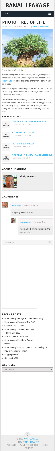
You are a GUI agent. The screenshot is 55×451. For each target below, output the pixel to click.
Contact (29, 448)
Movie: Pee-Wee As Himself (15, 351)
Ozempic (7, 344)
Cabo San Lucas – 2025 (14, 326)
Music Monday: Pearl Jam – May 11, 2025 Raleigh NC (26, 347)
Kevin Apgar (16, 205)
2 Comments (45, 27)
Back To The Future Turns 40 (16, 336)
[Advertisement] (27, 278)
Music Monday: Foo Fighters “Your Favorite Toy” (24, 318)
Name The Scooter (29, 445)
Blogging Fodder (11, 354)
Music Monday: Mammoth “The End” (19, 322)
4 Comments (16, 135)
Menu (6, 14)
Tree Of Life (7, 81)
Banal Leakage (27, 5)
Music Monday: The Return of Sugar (19, 329)
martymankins (7, 27)
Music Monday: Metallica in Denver (18, 340)
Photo (35, 27)
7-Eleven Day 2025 (12, 333)
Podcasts (11, 445)
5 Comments (16, 158)
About (45, 445)
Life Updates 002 (11, 358)
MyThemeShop (32, 442)
